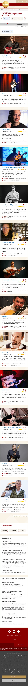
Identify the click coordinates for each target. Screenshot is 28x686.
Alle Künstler (3, 9)
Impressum (10, 635)
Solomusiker (14, 9)
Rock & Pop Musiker (17, 19)
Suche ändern (20, 24)
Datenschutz (18, 635)
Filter (6, 24)
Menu (22, 4)
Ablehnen (14, 680)
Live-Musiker (8, 9)
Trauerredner (12, 530)
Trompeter (4, 530)
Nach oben (21, 644)
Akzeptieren (14, 676)
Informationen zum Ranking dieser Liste (20, 516)
